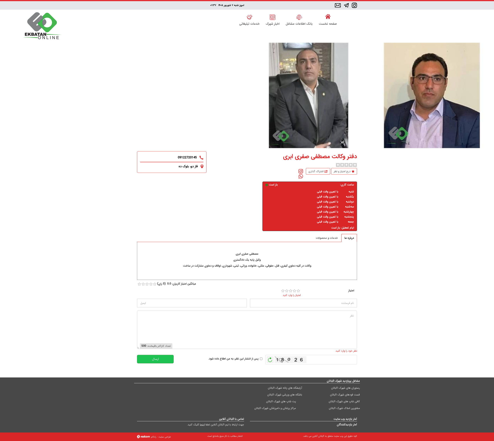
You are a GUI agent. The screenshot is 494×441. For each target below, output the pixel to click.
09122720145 (187, 157)
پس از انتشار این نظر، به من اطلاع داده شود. (233, 359)
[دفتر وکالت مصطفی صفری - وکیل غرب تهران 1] (308, 95)
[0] (338, 165)
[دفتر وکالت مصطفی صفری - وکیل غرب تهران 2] (432, 95)
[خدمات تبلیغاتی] (249, 17)
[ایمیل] (337, 5)
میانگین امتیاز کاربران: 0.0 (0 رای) (176, 284)
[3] (290, 291)
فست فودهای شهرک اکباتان (345, 395)
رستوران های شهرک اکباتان (345, 388)
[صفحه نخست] (328, 17)
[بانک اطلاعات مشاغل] (299, 17)
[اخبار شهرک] (273, 17)
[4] (294, 291)
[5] (298, 291)
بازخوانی (270, 358)
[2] (286, 291)
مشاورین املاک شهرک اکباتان (344, 408)
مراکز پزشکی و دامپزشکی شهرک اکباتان (275, 408)
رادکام (153, 437)
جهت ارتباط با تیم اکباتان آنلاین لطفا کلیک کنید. (215, 424)
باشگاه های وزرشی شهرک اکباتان (284, 395)
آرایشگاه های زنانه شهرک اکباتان (285, 388)
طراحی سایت (164, 437)
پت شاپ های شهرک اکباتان (281, 401)
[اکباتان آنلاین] (42, 26)
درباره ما (349, 238)
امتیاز (351, 291)
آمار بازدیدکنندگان (347, 424)
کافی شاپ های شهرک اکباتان (344, 401)
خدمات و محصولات (327, 238)
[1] (283, 291)
